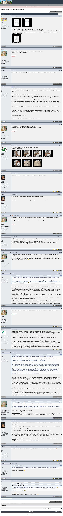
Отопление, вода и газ (20, 9)
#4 (61, 86)
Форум (27, 513)
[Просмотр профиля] (4, 19)
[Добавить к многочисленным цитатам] (55, 46)
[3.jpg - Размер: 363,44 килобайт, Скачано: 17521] (27, 22)
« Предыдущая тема (42, 498)
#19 (61, 463)
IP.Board (30, 513)
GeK (3, 173)
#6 (61, 145)
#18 (61, 446)
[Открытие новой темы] (58, 11)
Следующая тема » (58, 498)
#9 (61, 215)
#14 (61, 329)
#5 (61, 124)
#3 (61, 70)
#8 (61, 194)
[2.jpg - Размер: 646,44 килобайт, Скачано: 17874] (16, 22)
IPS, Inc (35, 513)
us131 (3, 49)
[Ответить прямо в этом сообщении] (59, 46)
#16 (61, 399)
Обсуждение (12, 9)
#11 (61, 252)
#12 (61, 273)
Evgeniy (3, 70)
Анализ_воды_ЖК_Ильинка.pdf (19, 118)
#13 (61, 308)
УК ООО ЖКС (4, 329)
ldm (3, 16)
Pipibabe (3, 446)
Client (3, 145)
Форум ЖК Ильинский (5, 9)
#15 (61, 352)
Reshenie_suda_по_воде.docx (18, 440)
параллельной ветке (16, 413)
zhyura (3, 463)
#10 (61, 236)
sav (3, 236)
